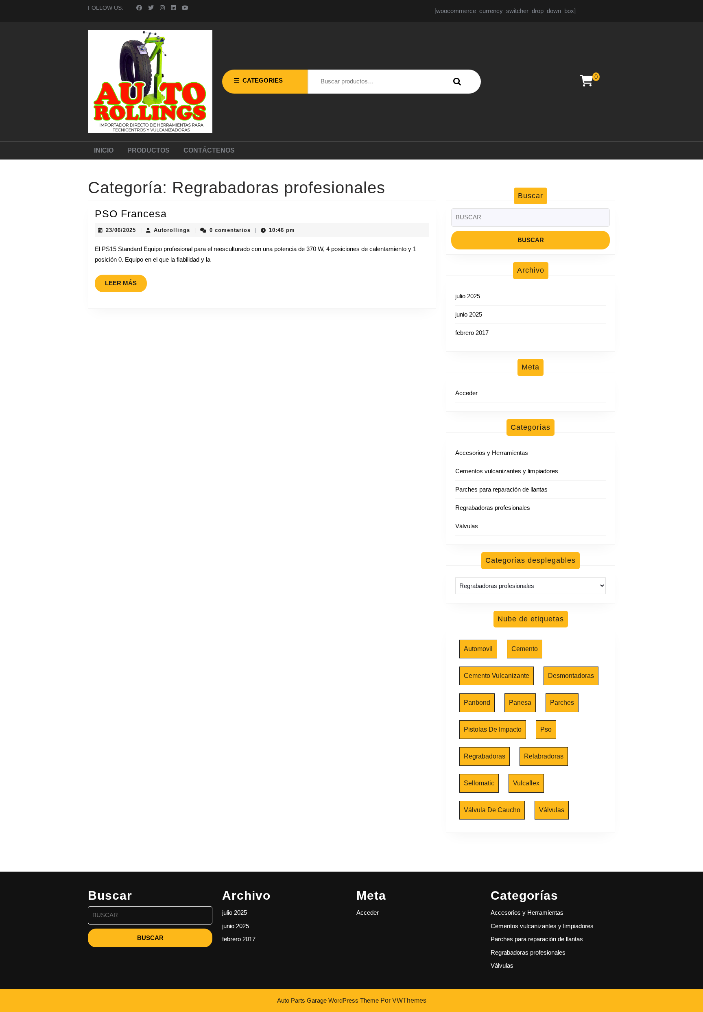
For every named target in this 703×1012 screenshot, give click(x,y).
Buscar (455, 82)
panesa (520, 702)
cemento (524, 648)
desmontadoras (571, 675)
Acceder (466, 392)
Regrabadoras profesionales (492, 507)
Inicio (104, 150)
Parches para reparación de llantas (501, 489)
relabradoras (543, 756)
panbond (477, 702)
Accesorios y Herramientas (491, 452)
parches (562, 702)
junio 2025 (468, 314)
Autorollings (172, 230)
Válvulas (466, 525)
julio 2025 (467, 296)
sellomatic (479, 783)
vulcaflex (526, 783)
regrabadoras (484, 756)
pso (546, 729)
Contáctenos (209, 150)
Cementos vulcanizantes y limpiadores (506, 471)
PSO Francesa (131, 213)
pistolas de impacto (493, 729)
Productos (148, 150)
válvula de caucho (492, 810)
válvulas (551, 810)
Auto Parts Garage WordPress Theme (328, 1000)
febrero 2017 (472, 332)
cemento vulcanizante (496, 675)
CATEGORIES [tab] (262, 80)
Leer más (126, 285)
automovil (478, 648)
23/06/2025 (121, 230)
